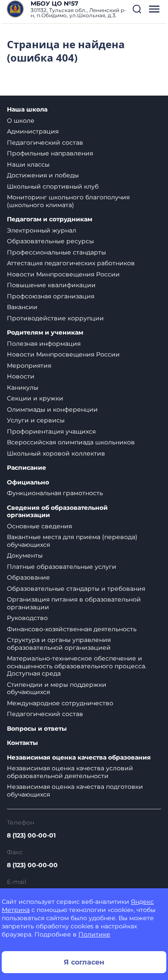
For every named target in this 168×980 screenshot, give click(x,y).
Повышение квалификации (51, 285)
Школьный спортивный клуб (53, 186)
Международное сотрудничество (60, 703)
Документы (25, 555)
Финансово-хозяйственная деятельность (72, 629)
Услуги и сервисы (36, 420)
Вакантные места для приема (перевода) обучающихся (72, 541)
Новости (20, 376)
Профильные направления (50, 153)
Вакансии (22, 307)
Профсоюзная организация (50, 296)
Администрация (33, 131)
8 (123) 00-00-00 (32, 865)
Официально (28, 482)
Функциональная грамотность (55, 493)
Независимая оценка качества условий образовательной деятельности (70, 772)
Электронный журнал (41, 230)
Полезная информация (44, 343)
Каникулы (22, 387)
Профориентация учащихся (51, 431)
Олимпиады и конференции (52, 409)
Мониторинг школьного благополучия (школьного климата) (68, 201)
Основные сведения (39, 526)
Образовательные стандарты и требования (76, 588)
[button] (137, 9)
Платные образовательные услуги (61, 567)
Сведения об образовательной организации (57, 511)
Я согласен (84, 962)
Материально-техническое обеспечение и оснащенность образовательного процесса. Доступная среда (76, 665)
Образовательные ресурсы (50, 241)
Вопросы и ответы (37, 728)
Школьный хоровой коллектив (56, 453)
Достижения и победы (43, 175)
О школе (20, 120)
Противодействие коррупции (55, 318)
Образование (28, 577)
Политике (94, 934)
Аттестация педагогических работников (71, 263)
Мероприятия (29, 365)
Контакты (22, 743)
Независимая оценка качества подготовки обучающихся (75, 790)
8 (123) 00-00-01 (31, 835)
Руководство (27, 618)
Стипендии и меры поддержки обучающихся (56, 688)
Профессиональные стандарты (56, 252)
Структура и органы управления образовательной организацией (59, 643)
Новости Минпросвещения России (63, 274)
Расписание (26, 467)
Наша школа (27, 109)
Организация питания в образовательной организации (74, 603)
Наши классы (28, 164)
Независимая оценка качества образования (79, 757)
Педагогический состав (45, 142)
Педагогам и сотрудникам (49, 219)
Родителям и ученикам (45, 332)
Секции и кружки (35, 398)
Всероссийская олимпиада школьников (71, 442)
